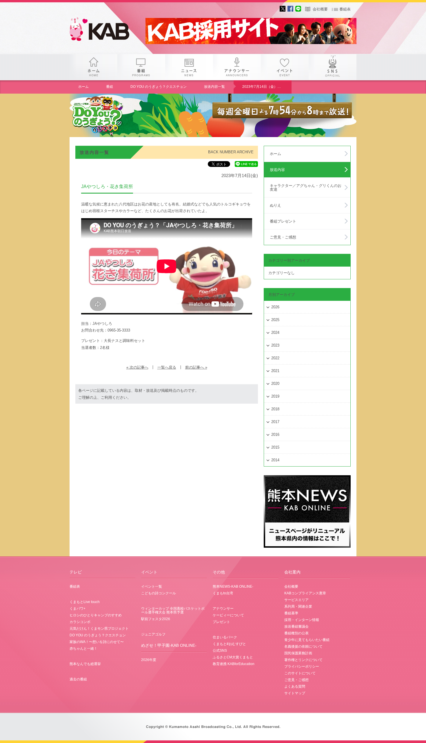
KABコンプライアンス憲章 (305, 593)
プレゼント (221, 622)
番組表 (345, 9)
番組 (141, 67)
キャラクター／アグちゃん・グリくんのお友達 (305, 187)
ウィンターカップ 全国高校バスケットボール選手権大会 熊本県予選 (173, 610)
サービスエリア (296, 600)
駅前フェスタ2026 (155, 619)
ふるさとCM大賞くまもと (233, 657)
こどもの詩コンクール (158, 593)
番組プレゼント (283, 221)
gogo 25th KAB (104, 30)
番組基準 (291, 613)
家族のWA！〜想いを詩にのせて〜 (97, 642)
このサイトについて (300, 673)
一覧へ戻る (166, 367)
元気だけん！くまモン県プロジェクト (99, 629)
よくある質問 (294, 686)
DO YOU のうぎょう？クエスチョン (158, 87)
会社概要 (320, 9)
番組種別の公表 (296, 633)
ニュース (189, 67)
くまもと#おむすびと (229, 644)
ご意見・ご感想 (283, 237)
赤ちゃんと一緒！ (83, 649)
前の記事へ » (196, 367)
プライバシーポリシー (301, 666)
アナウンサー (237, 67)
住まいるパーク (225, 637)
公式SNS (220, 651)
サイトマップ (294, 693)
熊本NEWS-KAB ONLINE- (233, 586)
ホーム (93, 67)
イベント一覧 (151, 586)
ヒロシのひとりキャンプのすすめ (96, 615)
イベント (285, 67)
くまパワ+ (77, 609)
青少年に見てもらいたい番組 (306, 640)
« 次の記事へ (137, 367)
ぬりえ (275, 205)
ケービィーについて (228, 615)
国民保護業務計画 (298, 653)
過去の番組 (78, 679)
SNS (332, 67)
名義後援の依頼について (303, 646)
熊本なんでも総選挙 (85, 664)
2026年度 (148, 660)
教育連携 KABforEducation (233, 664)
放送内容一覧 (214, 87)
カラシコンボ (80, 622)
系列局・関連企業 (298, 606)
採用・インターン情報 (301, 620)
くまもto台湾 (223, 593)
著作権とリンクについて (303, 660)
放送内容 (277, 169)
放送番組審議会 (296, 626)
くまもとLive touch (85, 602)
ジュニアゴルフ (153, 634)
